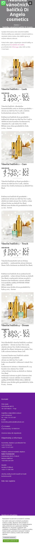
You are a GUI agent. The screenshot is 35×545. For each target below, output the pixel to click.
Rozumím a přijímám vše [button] (11, 541)
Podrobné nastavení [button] (9, 537)
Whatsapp (15, 47)
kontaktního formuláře (17, 45)
